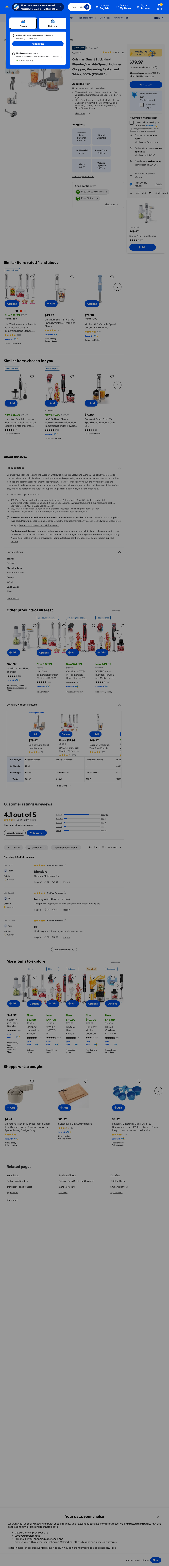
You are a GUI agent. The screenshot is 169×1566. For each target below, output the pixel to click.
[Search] (86, 7)
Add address (38, 43)
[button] (124, 7)
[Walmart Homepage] (7, 7)
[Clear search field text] (79, 7)
